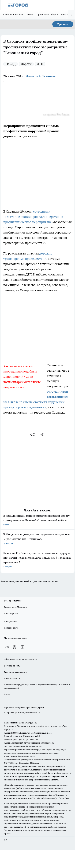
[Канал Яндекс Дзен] (22, 646)
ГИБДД (10, 64)
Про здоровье (11, 613)
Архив (7, 694)
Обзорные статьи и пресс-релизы (20, 659)
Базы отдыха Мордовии (15, 607)
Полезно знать (11, 627)
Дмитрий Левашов (40, 76)
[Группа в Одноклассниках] (14, 646)
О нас (30, 14)
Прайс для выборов (47, 14)
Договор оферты (12, 665)
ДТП (40, 64)
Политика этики (12, 678)
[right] (71, 14)
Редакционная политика (16, 672)
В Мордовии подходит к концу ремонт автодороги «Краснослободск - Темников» (36, 539)
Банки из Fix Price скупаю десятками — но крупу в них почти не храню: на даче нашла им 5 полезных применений (37, 559)
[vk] (33, 434)
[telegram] (43, 434)
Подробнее (64, 798)
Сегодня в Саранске (13, 14)
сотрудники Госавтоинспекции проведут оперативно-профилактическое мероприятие (34, 216)
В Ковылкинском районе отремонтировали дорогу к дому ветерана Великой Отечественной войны (36, 520)
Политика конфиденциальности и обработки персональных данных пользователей (37, 686)
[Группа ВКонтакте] (6, 646)
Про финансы (10, 621)
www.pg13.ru (38, 707)
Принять (62, 24)
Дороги (26, 64)
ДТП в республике (12, 600)
